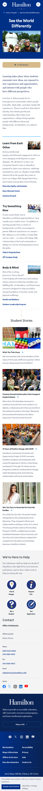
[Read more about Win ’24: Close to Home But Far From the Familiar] (21, 493)
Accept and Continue (11, 786)
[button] (4, 4)
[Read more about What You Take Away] (21, 338)
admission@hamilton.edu (15, 672)
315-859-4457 (9, 663)
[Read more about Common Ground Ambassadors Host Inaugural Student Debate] (21, 380)
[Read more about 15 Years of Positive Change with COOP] (21, 434)
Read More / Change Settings (29, 787)
